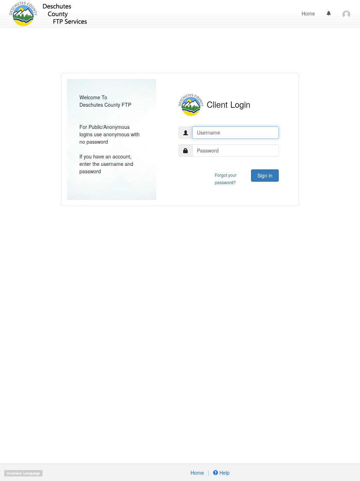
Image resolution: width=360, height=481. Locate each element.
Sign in (264, 175)
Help (224, 472)
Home (308, 13)
